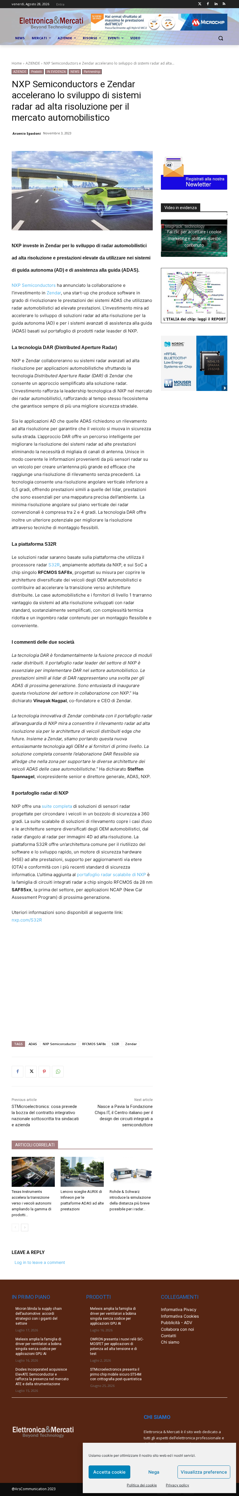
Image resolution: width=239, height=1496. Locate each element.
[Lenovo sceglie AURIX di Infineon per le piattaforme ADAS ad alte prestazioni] (82, 1172)
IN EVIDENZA (56, 72)
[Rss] (224, 4)
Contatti (168, 1335)
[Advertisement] (82, 980)
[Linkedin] (215, 4)
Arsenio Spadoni (27, 133)
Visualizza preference (204, 1472)
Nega (153, 1472)
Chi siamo (170, 1342)
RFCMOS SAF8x (94, 1044)
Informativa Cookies (180, 1316)
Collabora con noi (177, 1329)
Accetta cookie (109, 1472)
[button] (220, 38)
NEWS (75, 72)
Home (17, 63)
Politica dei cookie (142, 1485)
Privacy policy (177, 1485)
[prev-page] (15, 1227)
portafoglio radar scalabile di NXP (111, 874)
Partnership (92, 72)
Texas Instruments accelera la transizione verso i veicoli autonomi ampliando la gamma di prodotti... (31, 1203)
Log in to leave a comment (40, 1262)
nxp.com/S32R (27, 920)
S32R (54, 565)
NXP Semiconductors (34, 285)
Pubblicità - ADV (176, 1322)
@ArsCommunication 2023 (34, 1488)
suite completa (57, 806)
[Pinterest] (44, 1071)
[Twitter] (199, 4)
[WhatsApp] (58, 1071)
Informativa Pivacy (178, 1309)
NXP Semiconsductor (59, 1044)
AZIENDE (33, 63)
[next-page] (24, 1227)
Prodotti (36, 72)
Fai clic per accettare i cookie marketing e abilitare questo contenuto (194, 238)
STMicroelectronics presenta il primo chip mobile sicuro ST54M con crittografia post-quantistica (116, 1374)
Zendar (54, 293)
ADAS (33, 1044)
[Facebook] (208, 4)
